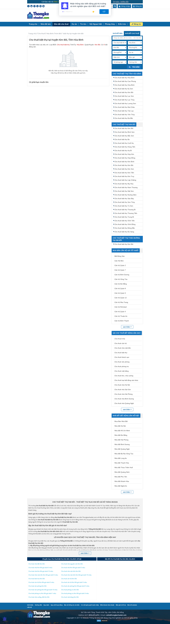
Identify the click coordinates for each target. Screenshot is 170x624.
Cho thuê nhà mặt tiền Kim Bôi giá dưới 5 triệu (43, 575)
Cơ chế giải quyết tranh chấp (90, 605)
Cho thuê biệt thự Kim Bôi (123, 92)
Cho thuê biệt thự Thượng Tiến (125, 213)
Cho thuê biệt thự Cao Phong (125, 81)
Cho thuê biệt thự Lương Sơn (125, 103)
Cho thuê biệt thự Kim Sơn (124, 169)
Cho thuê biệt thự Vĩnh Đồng (124, 224)
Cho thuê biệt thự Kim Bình (124, 162)
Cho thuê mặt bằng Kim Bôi (70, 597)
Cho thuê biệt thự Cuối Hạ (124, 143)
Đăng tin (137, 24)
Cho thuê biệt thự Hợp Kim (124, 154)
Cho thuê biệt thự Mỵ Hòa (123, 184)
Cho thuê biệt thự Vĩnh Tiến (124, 221)
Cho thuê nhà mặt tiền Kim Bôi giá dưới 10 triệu (76, 575)
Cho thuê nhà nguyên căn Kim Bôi (72, 564)
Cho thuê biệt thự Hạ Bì (123, 150)
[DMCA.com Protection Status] (102, 621)
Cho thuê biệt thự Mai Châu (124, 107)
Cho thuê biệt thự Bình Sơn (124, 132)
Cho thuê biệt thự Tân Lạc (124, 111)
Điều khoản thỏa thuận (107, 605)
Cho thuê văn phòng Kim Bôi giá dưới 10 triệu (42, 590)
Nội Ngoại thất (96, 24)
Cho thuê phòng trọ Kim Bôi (70, 590)
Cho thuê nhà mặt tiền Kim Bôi (71, 571)
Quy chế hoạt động (57, 605)
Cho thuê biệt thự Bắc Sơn (124, 136)
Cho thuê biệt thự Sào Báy (124, 198)
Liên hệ (29, 607)
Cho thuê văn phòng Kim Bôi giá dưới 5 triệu (75, 586)
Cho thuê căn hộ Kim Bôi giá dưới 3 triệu (41, 582)
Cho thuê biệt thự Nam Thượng (126, 187)
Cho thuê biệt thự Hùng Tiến (124, 147)
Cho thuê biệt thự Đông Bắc (124, 228)
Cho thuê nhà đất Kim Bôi (36, 564)
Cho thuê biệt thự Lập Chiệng (125, 180)
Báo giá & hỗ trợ (121, 605)
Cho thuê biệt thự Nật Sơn (124, 191)
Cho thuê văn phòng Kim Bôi (37, 586)
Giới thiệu (30, 605)
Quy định (46, 605)
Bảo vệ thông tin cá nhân (71, 605)
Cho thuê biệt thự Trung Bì (124, 217)
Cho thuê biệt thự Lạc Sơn (124, 96)
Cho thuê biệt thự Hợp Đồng (124, 158)
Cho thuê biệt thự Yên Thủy (124, 114)
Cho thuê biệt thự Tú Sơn (123, 206)
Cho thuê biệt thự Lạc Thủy (124, 100)
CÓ (104, 11)
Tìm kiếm (135, 67)
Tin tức (83, 24)
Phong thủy (110, 24)
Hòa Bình (50, 33)
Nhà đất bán (46, 24)
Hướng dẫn (38, 605)
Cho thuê (41, 33)
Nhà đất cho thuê (61, 24)
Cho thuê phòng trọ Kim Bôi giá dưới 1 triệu (42, 593)
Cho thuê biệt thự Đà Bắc (123, 118)
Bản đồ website (132, 605)
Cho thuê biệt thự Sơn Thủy (124, 202)
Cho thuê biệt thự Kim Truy (124, 176)
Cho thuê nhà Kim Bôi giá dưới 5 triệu (73, 568)
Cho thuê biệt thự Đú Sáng (124, 232)
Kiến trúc (122, 24)
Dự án (74, 24)
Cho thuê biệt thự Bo (122, 139)
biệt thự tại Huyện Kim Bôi (73, 33)
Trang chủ (33, 24)
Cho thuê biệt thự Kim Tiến (124, 173)
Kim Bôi (58, 33)
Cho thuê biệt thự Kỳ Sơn (123, 89)
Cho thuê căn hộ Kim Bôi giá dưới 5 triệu (74, 582)
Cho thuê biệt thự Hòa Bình (124, 78)
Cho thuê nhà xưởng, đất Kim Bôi (38, 597)
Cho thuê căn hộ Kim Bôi (69, 579)
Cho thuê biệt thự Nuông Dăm (125, 195)
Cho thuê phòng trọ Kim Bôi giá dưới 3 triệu (75, 593)
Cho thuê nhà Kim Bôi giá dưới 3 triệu (40, 568)
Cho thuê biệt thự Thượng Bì (125, 209)
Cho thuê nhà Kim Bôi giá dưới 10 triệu (40, 571)
